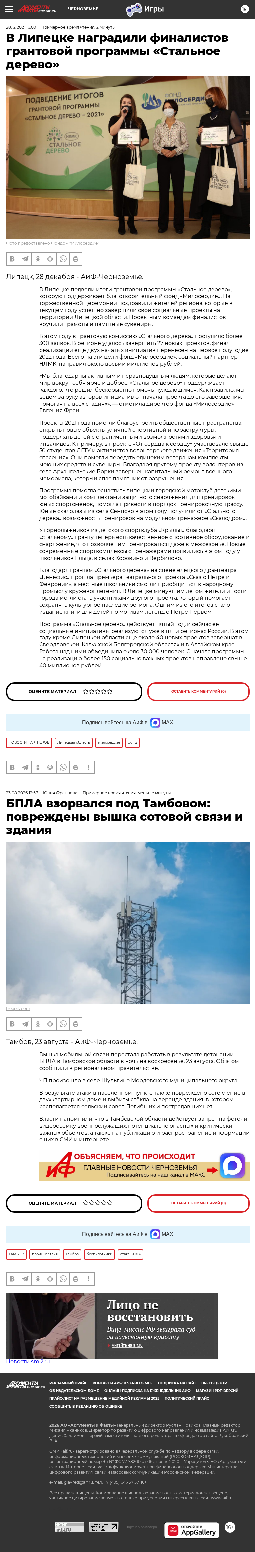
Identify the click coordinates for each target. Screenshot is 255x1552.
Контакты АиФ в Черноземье (123, 1383)
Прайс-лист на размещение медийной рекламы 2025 (104, 1398)
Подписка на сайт (177, 1383)
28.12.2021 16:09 (21, 27)
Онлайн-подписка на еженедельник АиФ (147, 1391)
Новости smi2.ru (28, 1361)
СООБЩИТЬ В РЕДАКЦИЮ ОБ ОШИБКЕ (85, 1406)
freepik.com (18, 1008)
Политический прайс (187, 1398)
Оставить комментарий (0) (198, 691)
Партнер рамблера (141, 1527)
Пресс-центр (214, 1383)
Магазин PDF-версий (217, 1391)
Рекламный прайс (68, 1383)
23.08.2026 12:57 (22, 792)
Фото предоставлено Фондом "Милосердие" (52, 243)
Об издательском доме (74, 1391)
